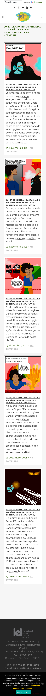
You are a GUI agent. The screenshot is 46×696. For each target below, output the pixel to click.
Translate (39, 2)
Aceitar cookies (23, 692)
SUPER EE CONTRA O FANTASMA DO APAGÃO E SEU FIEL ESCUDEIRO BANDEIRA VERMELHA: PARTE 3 (23, 301)
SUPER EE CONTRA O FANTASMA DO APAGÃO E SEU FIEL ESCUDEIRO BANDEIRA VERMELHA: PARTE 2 (23, 202)
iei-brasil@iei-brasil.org (27, 668)
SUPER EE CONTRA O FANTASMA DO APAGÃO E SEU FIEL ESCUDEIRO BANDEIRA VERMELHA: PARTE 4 (23, 400)
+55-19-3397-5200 (28, 664)
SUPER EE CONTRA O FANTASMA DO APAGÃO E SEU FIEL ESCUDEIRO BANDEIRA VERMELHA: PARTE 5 (23, 512)
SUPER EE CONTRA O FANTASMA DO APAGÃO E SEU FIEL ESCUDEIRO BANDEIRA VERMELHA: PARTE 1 (23, 87)
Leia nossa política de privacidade (26, 687)
